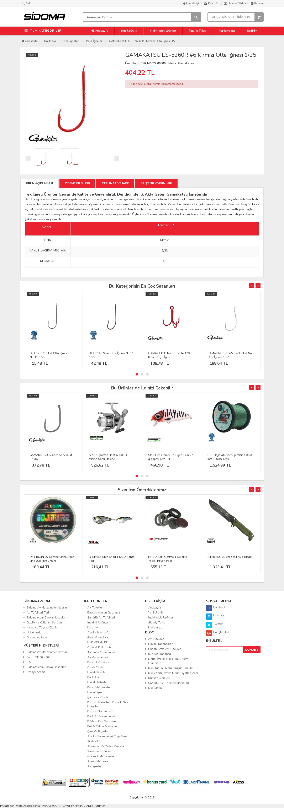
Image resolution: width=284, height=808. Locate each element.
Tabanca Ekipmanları (101, 652)
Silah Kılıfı (93, 741)
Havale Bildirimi (238, 3)
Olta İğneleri (70, 41)
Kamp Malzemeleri (99, 687)
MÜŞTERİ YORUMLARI (156, 183)
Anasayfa (101, 31)
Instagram (219, 615)
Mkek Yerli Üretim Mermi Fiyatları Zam (173, 673)
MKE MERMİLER (97, 642)
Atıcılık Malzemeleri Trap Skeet (107, 736)
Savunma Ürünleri (99, 751)
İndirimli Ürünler (97, 622)
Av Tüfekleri (95, 608)
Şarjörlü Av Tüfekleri (101, 618)
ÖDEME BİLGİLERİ (77, 183)
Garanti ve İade (37, 637)
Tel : (28, 3)
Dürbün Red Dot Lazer (102, 721)
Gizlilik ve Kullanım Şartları (44, 622)
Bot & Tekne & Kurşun (102, 726)
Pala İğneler (94, 41)
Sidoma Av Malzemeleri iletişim (47, 608)
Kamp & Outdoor (98, 662)
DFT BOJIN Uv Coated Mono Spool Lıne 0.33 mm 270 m (52, 559)
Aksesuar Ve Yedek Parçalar (106, 746)
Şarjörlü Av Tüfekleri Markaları (168, 683)
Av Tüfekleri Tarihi (39, 613)
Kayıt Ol (213, 3)
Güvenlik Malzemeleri (101, 756)
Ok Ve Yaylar (96, 667)
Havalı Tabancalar (160, 644)
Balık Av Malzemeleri (101, 716)
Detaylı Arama (36, 672)
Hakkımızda (227, 31)
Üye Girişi (192, 3)
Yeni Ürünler (129, 31)
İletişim (258, 3)
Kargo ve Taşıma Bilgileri (43, 627)
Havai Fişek (94, 692)
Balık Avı (50, 41)
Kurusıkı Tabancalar (100, 711)
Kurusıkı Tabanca (159, 654)
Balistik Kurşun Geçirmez (103, 613)
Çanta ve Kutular (98, 697)
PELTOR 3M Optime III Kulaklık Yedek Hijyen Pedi (168, 559)
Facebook (219, 607)
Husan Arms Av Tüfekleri (165, 649)
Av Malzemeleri (97, 657)
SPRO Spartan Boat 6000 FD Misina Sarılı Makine (108, 457)
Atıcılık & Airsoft (98, 632)
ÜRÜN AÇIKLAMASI (39, 183)
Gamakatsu (186, 63)
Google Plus (220, 632)
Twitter (217, 624)
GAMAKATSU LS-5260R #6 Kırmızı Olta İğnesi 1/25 (143, 41)
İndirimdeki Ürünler (163, 31)
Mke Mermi (155, 688)
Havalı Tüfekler (97, 682)
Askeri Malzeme (97, 761)
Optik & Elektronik (99, 647)
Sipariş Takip (197, 31)
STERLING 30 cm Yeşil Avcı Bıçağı (229, 557)
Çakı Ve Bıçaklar (98, 731)
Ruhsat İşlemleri (159, 678)
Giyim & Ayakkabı (98, 637)
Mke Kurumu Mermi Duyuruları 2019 (171, 668)
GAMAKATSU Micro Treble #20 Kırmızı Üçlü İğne (169, 355)
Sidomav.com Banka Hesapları (46, 618)
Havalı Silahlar (97, 672)
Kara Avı (92, 627)
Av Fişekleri (94, 766)
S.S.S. (30, 662)
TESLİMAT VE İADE (115, 183)
